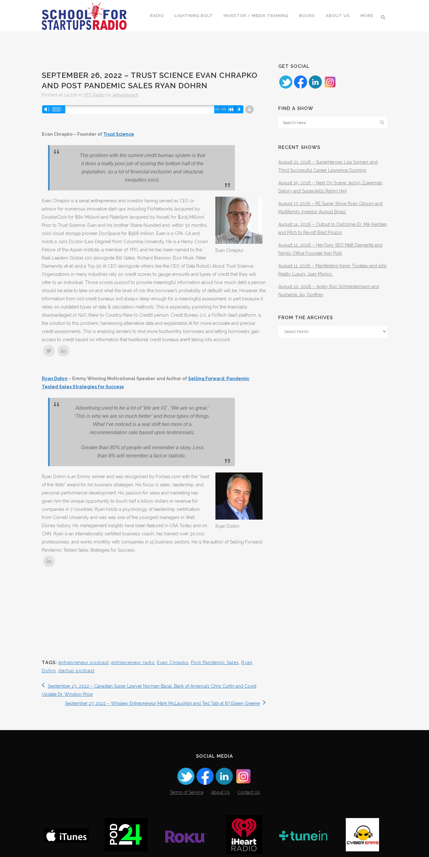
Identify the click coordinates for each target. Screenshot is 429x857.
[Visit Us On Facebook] (300, 87)
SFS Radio (94, 94)
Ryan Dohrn (55, 378)
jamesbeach (125, 94)
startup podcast (76, 670)
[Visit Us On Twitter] (285, 87)
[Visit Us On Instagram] (330, 87)
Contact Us (248, 792)
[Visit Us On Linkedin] (315, 87)
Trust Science (118, 134)
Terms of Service (187, 792)
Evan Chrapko (173, 662)
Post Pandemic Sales (215, 662)
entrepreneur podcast (83, 662)
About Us (220, 792)
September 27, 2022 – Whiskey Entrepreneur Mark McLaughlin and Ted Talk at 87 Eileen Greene (162, 703)
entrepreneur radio (133, 662)
